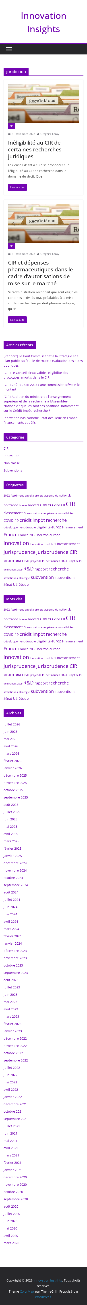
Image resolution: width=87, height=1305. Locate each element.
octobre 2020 (13, 1192)
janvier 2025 (13, 856)
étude (24, 584)
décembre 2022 (15, 1038)
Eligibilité (43, 527)
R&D (28, 568)
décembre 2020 (15, 1177)
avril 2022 (11, 1089)
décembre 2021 (15, 1104)
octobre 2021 (13, 1111)
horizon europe (48, 535)
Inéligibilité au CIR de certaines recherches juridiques (35, 149)
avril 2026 (11, 746)
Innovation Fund (40, 544)
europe (57, 527)
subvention (42, 577)
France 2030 (27, 535)
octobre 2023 (13, 965)
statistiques (11, 578)
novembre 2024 (15, 870)
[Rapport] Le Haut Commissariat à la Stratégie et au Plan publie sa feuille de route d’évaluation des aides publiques (43, 360)
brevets (33, 505)
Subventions (13, 470)
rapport (41, 569)
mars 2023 (11, 1016)
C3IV (43, 505)
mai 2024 (10, 914)
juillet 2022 (12, 1067)
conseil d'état (66, 513)
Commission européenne (40, 513)
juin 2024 (10, 907)
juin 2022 (10, 1075)
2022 (7, 495)
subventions (65, 577)
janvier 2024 (13, 943)
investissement (68, 544)
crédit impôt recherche (43, 520)
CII (63, 505)
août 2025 (11, 804)
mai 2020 (10, 1228)
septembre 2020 (16, 1199)
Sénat (8, 584)
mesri (17, 560)
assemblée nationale (57, 495)
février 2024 (12, 936)
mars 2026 (11, 753)
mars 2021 (11, 1155)
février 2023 (12, 1024)
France (10, 534)
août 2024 (11, 892)
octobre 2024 (13, 878)
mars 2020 (11, 1243)
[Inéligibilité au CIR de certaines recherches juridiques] (43, 103)
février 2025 (12, 848)
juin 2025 (10, 819)
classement (13, 512)
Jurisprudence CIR (56, 552)
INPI (53, 544)
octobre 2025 (13, 790)
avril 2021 (11, 1148)
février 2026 (12, 761)
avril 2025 (11, 834)
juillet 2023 (12, 987)
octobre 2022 (13, 1053)
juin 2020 (10, 1221)
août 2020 (11, 1206)
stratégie (24, 578)
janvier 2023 (13, 1031)
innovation (16, 543)
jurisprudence (19, 552)
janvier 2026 (13, 768)
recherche (59, 569)
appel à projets (34, 495)
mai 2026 (10, 739)
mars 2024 (11, 929)
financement (73, 527)
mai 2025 (10, 826)
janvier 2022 (13, 1097)
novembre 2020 (15, 1184)
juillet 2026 (12, 724)
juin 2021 (10, 1133)
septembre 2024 (16, 885)
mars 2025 (11, 841)
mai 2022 (10, 1082)
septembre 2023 (16, 973)
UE (15, 584)
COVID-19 (11, 520)
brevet (23, 505)
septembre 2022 (16, 1060)
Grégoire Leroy (49, 134)
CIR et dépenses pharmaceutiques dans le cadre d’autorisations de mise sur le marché (40, 273)
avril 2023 (11, 1009)
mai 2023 (10, 1002)
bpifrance (11, 505)
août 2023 (11, 980)
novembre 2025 (15, 783)
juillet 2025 (12, 812)
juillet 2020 (12, 1214)
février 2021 (12, 1162)
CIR (11, 126)
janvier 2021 (13, 1170)
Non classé (12, 463)
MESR (7, 561)
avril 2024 (11, 921)
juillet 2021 (12, 1126)
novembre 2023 (15, 958)
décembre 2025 (15, 775)
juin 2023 (10, 994)
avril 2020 (11, 1235)
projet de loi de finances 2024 (48, 561)
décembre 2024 (15, 863)
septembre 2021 (16, 1119)
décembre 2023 (15, 951)
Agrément (17, 495)
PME (26, 561)
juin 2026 (10, 731)
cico (57, 505)
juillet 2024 (12, 899)
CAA (50, 505)
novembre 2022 (15, 1046)
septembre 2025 (16, 797)
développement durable (20, 527)
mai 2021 (10, 1141)
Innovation (11, 456)
